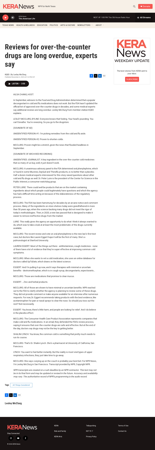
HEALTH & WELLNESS (25, 25)
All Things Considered (21, 385)
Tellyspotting (91, 426)
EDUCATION (42, 25)
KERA (56, 426)
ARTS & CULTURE (67, 25)
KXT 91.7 (89, 431)
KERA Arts (58, 437)
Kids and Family (60, 431)
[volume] (13, 17)
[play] (5, 17)
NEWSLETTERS (84, 25)
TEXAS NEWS (8, 25)
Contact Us (122, 431)
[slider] (16, 17)
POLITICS (54, 25)
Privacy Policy (91, 437)
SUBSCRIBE (132, 79)
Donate (146, 6)
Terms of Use (123, 426)
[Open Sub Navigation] (92, 25)
